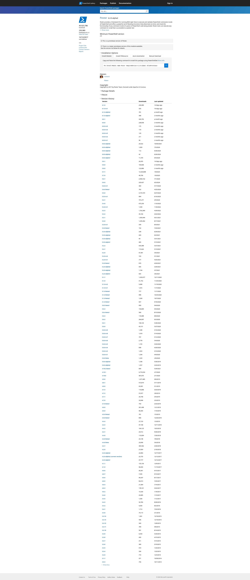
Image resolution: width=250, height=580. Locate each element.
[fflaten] (102, 80)
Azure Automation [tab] (139, 56)
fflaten (106, 80)
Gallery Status (111, 577)
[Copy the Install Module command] (166, 65)
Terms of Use (92, 577)
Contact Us (82, 577)
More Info (161, 60)
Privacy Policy (101, 577)
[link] (105, 3)
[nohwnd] (102, 77)
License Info (83, 47)
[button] (104, 30)
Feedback (119, 577)
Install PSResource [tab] (122, 56)
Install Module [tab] (106, 56)
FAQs (127, 577)
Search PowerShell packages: (109, 8)
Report (81, 51)
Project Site (82, 45)
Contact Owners (84, 49)
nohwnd (107, 77)
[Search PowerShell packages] (147, 11)
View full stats (83, 34)
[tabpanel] (135, 64)
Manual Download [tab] (155, 56)
